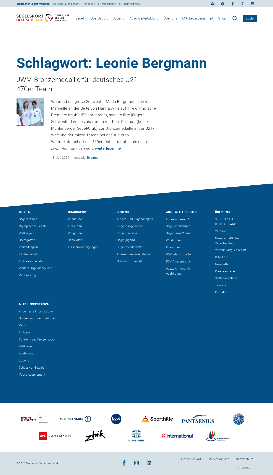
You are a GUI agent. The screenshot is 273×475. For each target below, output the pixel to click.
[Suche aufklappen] (235, 18)
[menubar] (151, 18)
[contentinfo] (136, 329)
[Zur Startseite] (43, 18)
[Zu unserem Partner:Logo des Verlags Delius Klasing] (55, 436)
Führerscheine (107, 3)
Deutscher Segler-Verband (33, 3)
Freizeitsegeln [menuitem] (28, 247)
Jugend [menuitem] (118, 18)
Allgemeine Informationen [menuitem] (36, 311)
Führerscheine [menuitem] (175, 219)
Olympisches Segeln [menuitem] (33, 226)
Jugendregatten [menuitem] (128, 233)
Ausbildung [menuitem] (27, 353)
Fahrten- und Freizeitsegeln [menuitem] (37, 339)
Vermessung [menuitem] (27, 275)
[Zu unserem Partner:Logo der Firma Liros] (239, 419)
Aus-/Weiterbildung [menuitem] (144, 18)
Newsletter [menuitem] (222, 264)
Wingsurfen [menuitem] (76, 233)
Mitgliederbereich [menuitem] (195, 18)
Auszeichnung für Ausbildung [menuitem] (178, 271)
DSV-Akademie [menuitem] (176, 261)
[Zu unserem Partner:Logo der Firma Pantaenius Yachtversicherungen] (198, 419)
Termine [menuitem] (220, 285)
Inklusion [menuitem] (25, 332)
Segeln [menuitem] (80, 18)
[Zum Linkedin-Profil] (253, 3)
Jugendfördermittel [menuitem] (130, 247)
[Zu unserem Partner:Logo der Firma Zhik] (96, 436)
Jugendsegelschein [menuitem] (130, 226)
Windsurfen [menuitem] (76, 219)
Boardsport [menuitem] (99, 18)
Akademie (89, 3)
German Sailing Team (66, 3)
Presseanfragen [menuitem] (226, 271)
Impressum (245, 467)
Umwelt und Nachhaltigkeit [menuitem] (37, 318)
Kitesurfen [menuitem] (75, 226)
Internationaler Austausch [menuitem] (135, 254)
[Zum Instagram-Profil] (243, 3)
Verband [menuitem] (221, 231)
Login (250, 18)
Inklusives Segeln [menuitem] (31, 261)
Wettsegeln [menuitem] (26, 233)
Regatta (92, 157)
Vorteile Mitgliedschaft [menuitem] (230, 250)
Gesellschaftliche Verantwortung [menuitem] (227, 240)
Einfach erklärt (191, 459)
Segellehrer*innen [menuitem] (178, 226)
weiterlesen (105, 148)
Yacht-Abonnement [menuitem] (32, 374)
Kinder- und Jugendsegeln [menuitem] (135, 219)
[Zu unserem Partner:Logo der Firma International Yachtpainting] (177, 436)
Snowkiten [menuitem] (75, 240)
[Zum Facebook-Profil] (233, 3)
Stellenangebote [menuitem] (226, 278)
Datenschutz (244, 459)
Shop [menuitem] (222, 18)
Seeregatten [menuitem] (27, 240)
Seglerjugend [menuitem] (126, 240)
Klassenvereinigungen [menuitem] (83, 247)
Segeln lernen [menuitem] (28, 219)
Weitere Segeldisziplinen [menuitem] (35, 268)
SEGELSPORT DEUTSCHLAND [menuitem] (225, 221)
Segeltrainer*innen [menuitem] (178, 233)
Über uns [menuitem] (170, 18)
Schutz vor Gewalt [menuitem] (129, 261)
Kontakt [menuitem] (220, 292)
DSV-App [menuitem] (221, 257)
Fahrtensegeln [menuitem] (28, 254)
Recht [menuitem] (23, 325)
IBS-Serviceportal (130, 3)
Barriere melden (218, 459)
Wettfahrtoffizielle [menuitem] (178, 254)
